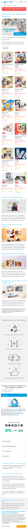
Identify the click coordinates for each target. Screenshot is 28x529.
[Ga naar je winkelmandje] (25, 2)
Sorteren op (5, 47)
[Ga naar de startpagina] (8, 2)
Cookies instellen (6, 526)
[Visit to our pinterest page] (12, 425)
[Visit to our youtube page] (15, 425)
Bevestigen (5, 395)
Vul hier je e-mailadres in (7, 390)
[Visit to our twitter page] (9, 425)
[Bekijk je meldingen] (23, 2)
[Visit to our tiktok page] (21, 425)
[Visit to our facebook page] (6, 425)
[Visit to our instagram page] (18, 425)
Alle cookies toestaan (21, 526)
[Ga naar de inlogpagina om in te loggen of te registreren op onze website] (20, 2)
